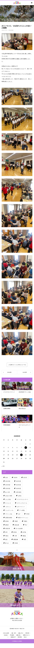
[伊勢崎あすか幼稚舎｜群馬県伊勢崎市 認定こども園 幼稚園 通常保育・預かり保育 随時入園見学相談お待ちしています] (17, 613)
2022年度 (18, 481)
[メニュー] (31, 2)
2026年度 (18, 488)
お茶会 (19, 495)
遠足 (6, 539)
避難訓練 (15, 539)
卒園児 (16, 521)
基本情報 (20, 637)
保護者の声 (13, 637)
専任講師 (12, 635)
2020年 (15, 477)
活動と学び (20, 633)
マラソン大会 (8, 514)
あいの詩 (7, 492)
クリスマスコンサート (22, 499)
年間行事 (7, 528)
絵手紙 (24, 532)
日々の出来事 (19, 528)
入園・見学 (13, 633)
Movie (25, 637)
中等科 (27, 514)
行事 (15, 535)
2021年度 (7, 481)
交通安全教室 (8, 517)
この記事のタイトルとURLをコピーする (17, 364)
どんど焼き (8, 499)
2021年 (25, 477)
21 (21, 455)
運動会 (24, 535)
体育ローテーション (23, 517)
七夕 (19, 514)
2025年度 (7, 488)
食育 (25, 539)
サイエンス (8, 503)
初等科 (7, 521)
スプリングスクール (22, 503)
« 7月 (3, 466)
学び (26, 525)
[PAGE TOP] (17, 550)
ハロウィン (8, 506)
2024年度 (10, 30)
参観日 (7, 525)
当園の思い (18, 635)
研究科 (15, 532)
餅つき (7, 543)
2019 (6, 477)
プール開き (22, 510)
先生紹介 (6, 635)
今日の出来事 (6, 633)
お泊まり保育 (8, 495)
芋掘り (7, 535)
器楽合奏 (16, 525)
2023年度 (7, 484)
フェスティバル (9, 510)
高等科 (16, 543)
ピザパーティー (21, 506)
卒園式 (25, 521)
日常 (6, 532)
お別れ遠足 (18, 492)
